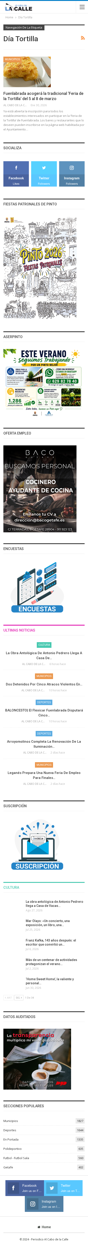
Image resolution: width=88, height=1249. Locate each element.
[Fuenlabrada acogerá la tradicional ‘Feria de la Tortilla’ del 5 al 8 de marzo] (27, 72)
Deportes (44, 702)
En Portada (11, 1139)
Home (46, 1227)
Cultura (44, 644)
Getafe (8, 1167)
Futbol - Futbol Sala (16, 1158)
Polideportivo (12, 1149)
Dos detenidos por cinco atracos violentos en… (44, 684)
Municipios (12, 59)
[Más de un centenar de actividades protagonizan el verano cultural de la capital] (13, 965)
